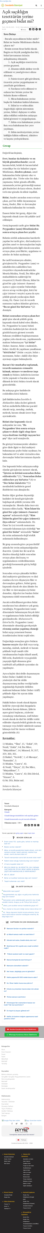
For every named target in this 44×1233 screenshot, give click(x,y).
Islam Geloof (26, 1174)
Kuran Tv (6, 1206)
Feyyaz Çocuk (27, 1208)
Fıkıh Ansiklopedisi (8, 1079)
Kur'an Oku (26, 1217)
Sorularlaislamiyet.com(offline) (31, 1223)
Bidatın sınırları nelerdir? (12, 847)
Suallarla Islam (27, 1163)
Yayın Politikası (6, 1109)
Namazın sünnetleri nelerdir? (17, 966)
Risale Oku (7, 1197)
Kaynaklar (5, 1104)
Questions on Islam (28, 1159)
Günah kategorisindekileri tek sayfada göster (21, 816)
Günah (6, 812)
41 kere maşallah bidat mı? (13, 864)
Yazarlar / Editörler (8, 1102)
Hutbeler (4, 1084)
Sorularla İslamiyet (9, 1156)
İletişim (3, 1116)
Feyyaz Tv (7, 1204)
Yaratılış (4, 1063)
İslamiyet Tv (7, 1208)
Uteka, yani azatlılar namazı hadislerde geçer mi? (20, 905)
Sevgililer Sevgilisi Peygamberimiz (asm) (15, 1077)
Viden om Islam (27, 1172)
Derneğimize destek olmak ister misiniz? (22, 1134)
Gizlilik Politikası (7, 1111)
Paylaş (24, 29)
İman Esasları (6, 1052)
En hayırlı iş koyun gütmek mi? (18, 1011)
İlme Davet (7, 1163)
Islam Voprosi (26, 1161)
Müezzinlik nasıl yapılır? (11, 891)
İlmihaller (4, 1086)
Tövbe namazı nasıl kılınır (16, 997)
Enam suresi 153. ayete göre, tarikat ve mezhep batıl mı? (21, 843)
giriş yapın (19, 833)
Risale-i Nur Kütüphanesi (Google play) (28, 1197)
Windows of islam (27, 1181)
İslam (3, 1056)
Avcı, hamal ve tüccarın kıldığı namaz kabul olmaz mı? (22, 909)
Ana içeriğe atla (5, 1)
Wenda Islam (26, 1176)
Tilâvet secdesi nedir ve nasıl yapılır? (20, 954)
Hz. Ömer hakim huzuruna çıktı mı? (20, 983)
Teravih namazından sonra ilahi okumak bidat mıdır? (22, 857)
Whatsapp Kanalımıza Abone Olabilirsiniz (23, 1035)
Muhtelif (4, 1061)
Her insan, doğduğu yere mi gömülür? (21, 971)
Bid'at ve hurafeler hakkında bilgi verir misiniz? (20, 878)
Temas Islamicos (27, 1179)
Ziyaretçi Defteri (7, 1106)
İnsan (3, 1054)
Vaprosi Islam (26, 1170)
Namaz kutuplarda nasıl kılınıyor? (19, 960)
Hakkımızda (5, 1099)
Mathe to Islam (27, 1183)
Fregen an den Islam (28, 1165)
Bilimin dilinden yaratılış (9, 1074)
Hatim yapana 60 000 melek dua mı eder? (22, 977)
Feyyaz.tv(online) (27, 1226)
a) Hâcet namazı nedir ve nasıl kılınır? (20, 934)
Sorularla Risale (8, 1195)
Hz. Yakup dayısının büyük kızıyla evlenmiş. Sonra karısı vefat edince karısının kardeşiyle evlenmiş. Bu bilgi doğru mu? (20, 914)
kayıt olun (31, 833)
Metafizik (4, 1059)
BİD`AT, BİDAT (9, 875)
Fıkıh (3, 1049)
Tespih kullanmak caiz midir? (14, 881)
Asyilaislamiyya (27, 1168)
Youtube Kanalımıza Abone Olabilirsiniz (23, 1029)
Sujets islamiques (27, 1185)
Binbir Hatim (7, 1161)
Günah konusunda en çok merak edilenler (20, 819)
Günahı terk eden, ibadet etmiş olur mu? (22, 940)
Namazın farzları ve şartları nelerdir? (20, 928)
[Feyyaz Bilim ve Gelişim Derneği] (22, 1130)
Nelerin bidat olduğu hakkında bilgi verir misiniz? (21, 861)
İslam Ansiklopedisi (8, 1088)
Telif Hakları (5, 1113)
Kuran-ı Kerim (7, 1159)
